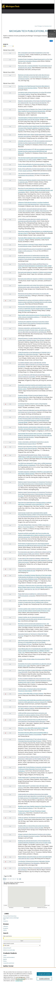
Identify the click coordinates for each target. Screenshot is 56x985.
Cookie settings (20, 979)
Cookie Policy (19, 980)
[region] (28, 976)
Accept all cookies (44, 974)
